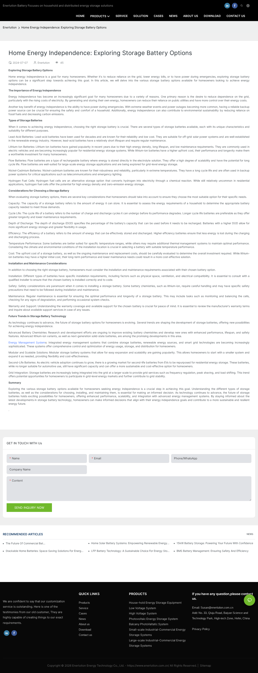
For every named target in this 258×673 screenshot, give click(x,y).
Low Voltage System (142, 608)
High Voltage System (143, 613)
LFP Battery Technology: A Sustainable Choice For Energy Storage (130, 550)
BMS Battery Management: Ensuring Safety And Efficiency (213, 550)
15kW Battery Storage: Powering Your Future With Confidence (215, 543)
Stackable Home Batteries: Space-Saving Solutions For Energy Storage (45, 550)
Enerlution (10, 27)
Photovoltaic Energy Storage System (153, 619)
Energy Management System (26, 342)
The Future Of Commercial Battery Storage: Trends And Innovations (26, 543)
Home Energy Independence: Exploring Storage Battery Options (64, 27)
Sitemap (205, 665)
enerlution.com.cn (217, 607)
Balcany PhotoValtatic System (148, 624)
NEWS (250, 534)
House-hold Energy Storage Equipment (155, 602)
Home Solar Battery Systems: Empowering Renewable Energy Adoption (130, 543)
